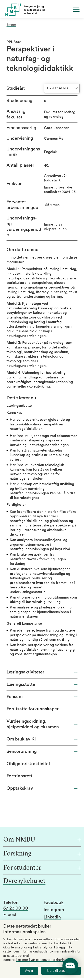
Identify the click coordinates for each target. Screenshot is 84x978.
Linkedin (52, 917)
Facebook (54, 902)
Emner (11, 24)
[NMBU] (42, 9)
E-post (10, 914)
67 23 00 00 (15, 908)
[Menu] (76, 9)
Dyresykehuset (24, 881)
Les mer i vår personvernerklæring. (41, 959)
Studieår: (16, 88)
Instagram (54, 910)
